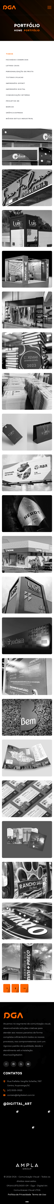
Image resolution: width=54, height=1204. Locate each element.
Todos (9, 54)
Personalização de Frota (19, 71)
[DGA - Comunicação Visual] (9, 7)
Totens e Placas (14, 77)
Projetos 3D (12, 101)
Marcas (10, 107)
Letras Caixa (12, 65)
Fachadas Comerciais (17, 60)
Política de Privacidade (19, 1194)
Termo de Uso (39, 1194)
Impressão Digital (15, 89)
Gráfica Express (14, 113)
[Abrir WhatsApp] (47, 1197)
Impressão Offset (15, 83)
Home (18, 30)
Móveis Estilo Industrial (19, 118)
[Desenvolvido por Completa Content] (27, 1201)
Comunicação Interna (18, 95)
